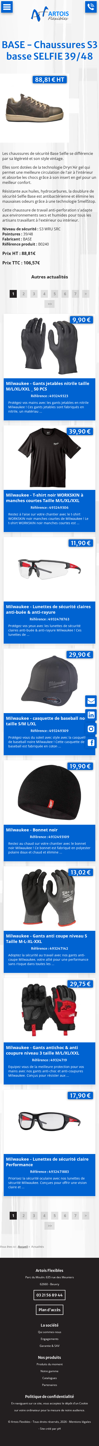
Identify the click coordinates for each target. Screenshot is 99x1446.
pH (59, 1429)
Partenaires (49, 1385)
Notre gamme (49, 1371)
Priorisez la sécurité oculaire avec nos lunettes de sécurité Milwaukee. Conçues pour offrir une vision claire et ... (47, 1182)
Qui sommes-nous (49, 1332)
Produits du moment (50, 1364)
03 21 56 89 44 (49, 1295)
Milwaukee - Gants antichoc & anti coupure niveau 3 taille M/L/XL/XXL (42, 1050)
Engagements (49, 1339)
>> (49, 304)
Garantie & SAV (49, 1346)
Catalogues (49, 1378)
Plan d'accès (50, 1309)
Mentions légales (80, 1422)
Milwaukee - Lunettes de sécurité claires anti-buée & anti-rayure (48, 609)
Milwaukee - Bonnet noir (32, 830)
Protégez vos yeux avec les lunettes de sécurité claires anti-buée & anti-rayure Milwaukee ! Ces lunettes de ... (45, 630)
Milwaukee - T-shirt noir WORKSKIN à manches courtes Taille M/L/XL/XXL (44, 497)
